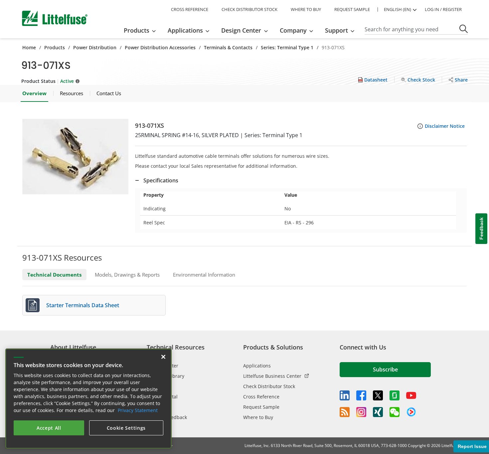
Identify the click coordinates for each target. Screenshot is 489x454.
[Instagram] (361, 412)
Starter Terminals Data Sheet (82, 305)
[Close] (163, 356)
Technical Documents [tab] (54, 274)
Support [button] (336, 30)
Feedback (481, 229)
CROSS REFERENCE (189, 9)
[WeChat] (395, 412)
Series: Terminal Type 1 (287, 47)
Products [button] (136, 30)
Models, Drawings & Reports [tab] (127, 274)
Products (54, 47)
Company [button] (293, 30)
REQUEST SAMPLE (352, 9)
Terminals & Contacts (228, 47)
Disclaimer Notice (445, 126)
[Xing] (378, 412)
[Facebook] (361, 395)
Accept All (49, 428)
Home (29, 47)
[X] (378, 395)
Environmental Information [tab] (204, 274)
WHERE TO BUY (306, 9)
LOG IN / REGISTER (443, 9)
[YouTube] (411, 395)
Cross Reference (261, 396)
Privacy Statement (138, 410)
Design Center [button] (241, 30)
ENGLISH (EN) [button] (397, 9)
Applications (257, 365)
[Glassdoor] (395, 395)
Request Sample (261, 407)
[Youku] (411, 412)
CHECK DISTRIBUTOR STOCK (249, 9)
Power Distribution (94, 47)
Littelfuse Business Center (272, 376)
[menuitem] (142, 30)
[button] (75, 156)
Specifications (160, 180)
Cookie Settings (126, 428)
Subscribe (385, 369)
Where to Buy (258, 417)
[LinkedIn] (345, 395)
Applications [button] (185, 30)
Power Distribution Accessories (160, 47)
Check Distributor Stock (269, 386)
